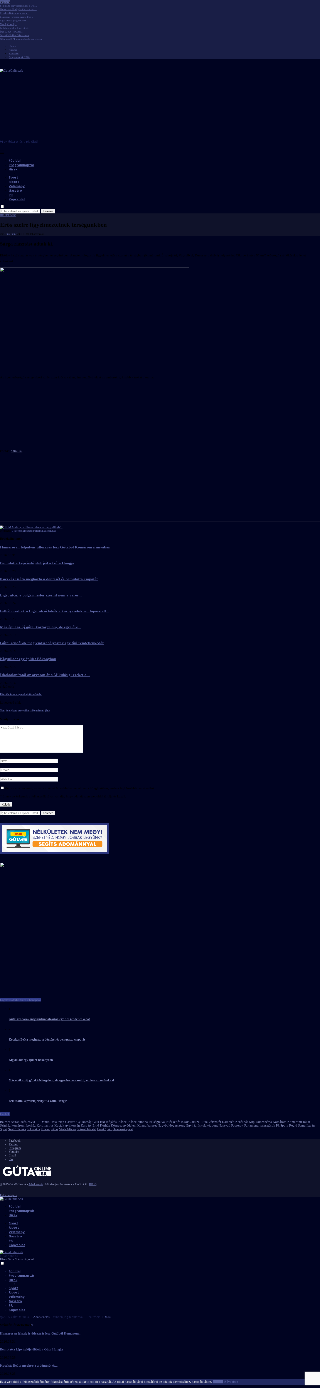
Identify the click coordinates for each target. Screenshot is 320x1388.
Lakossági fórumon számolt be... (16, 16)
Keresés (48, 211)
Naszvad (224, 1125)
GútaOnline (11, 233)
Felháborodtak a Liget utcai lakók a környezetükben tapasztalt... (54, 611)
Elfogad (218, 1381)
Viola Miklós (67, 1129)
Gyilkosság (84, 1121)
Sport (13, 177)
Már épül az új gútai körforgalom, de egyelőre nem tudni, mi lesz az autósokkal (61, 1080)
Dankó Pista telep (52, 1121)
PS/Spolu (282, 1125)
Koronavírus (45, 1125)
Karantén (228, 1121)
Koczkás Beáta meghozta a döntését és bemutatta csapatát (49, 579)
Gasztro (15, 190)
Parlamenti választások (259, 1125)
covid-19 (33, 1121)
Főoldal (12, 46)
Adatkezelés (36, 1184)
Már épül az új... (8, 24)
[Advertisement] (160, 106)
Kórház (105, 1125)
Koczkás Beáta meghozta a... (14, 13)
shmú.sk (16, 451)
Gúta (96, 1121)
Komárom (279, 1121)
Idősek (122, 1121)
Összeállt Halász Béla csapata (14, 35)
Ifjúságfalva (157, 1121)
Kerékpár (241, 1121)
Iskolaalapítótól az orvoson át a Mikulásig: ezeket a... (45, 675)
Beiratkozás (19, 1121)
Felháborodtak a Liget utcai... (15, 28)
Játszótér (215, 1121)
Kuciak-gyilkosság (67, 1125)
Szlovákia (33, 1129)
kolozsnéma (264, 1121)
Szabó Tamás (17, 1129)
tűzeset (45, 1129)
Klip (252, 1121)
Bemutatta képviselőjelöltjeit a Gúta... (18, 5)
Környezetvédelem (123, 1125)
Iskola (185, 1121)
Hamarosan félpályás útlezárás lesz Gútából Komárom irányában (55, 547)
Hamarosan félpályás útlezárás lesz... (18, 9)
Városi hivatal (86, 1129)
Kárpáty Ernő (90, 1125)
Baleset (5, 1121)
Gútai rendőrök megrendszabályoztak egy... (22, 39)
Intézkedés (173, 1121)
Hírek (13, 169)
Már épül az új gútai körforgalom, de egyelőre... (40, 627)
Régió (293, 1125)
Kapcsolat (14, 53)
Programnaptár (21, 165)
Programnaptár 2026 (19, 57)
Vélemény (17, 186)
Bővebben (231, 1381)
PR (11, 194)
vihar (54, 1129)
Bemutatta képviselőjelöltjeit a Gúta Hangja (37, 563)
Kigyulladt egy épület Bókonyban (28, 659)
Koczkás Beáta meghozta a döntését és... (29, 1365)
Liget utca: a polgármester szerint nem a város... (41, 595)
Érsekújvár (104, 1129)
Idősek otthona (138, 1121)
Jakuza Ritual (199, 1121)
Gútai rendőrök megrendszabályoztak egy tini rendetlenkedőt (52, 643)
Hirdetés (13, 49)
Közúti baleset (147, 1125)
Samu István (306, 1125)
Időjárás (111, 1121)
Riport (14, 181)
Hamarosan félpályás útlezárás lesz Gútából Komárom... (40, 1333)
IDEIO (92, 1184)
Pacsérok (237, 1125)
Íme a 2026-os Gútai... (11, 31)
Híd (102, 1121)
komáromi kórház (24, 1125)
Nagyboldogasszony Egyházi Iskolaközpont (188, 1125)
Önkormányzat (123, 1129)
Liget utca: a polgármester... (14, 20)
